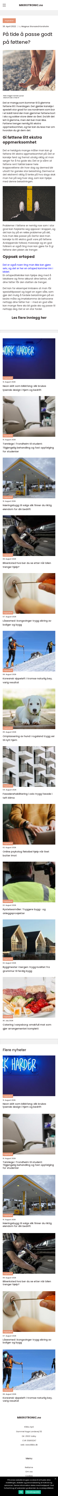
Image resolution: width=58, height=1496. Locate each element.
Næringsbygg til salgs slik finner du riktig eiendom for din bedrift (27, 507)
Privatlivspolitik (33, 1492)
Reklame (29, 1467)
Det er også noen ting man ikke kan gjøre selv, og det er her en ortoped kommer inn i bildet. (28, 268)
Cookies (29, 1475)
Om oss (29, 1471)
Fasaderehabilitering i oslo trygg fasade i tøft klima (27, 795)
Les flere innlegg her (29, 317)
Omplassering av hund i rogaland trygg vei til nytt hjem (28, 738)
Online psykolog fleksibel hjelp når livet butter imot (26, 853)
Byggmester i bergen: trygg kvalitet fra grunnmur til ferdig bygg (26, 969)
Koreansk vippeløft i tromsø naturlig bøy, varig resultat (27, 680)
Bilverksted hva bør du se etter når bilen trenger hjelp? (27, 565)
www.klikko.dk (31, 1444)
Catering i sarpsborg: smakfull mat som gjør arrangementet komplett (27, 1026)
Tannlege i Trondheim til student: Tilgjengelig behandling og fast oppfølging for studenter (28, 447)
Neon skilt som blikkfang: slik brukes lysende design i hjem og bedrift (24, 388)
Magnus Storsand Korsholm (35, 26)
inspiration (9, 21)
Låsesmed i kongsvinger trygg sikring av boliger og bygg (27, 622)
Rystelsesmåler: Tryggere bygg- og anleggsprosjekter (24, 911)
